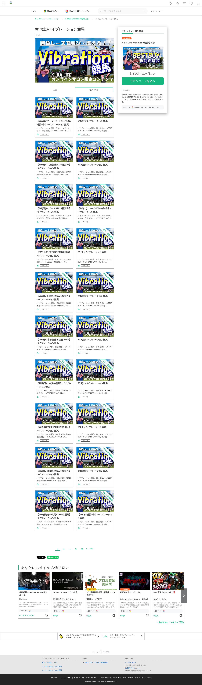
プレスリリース (65, 678)
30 (76, 549)
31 (82, 549)
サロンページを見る (142, 81)
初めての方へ (52, 11)
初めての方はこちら (49, 662)
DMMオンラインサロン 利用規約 (95, 662)
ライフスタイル (27, 615)
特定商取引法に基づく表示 (111, 678)
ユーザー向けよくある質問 (52, 666)
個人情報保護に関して (90, 678)
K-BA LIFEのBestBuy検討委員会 (77, 19)
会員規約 (77, 678)
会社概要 (54, 678)
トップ (33, 11)
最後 (91, 549)
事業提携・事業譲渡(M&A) (133, 678)
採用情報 (148, 678)
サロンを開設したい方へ (79, 11)
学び (56, 616)
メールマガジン (130, 662)
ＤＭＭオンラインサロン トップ (47, 19)
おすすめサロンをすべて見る (171, 622)
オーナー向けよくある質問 (52, 670)
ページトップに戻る (101, 652)
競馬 (89, 616)
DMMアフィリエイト (132, 668)
